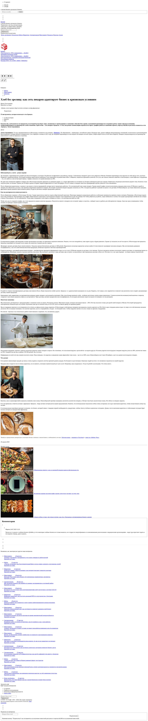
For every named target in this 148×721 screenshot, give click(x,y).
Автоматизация (34, 35)
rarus (30, 701)
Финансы (50, 35)
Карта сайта (7, 693)
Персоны (55, 35)
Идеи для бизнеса (6, 35)
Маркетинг (26, 35)
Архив (61, 35)
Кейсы (21, 35)
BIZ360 (3, 22)
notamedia (3, 703)
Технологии (15, 35)
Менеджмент (43, 35)
